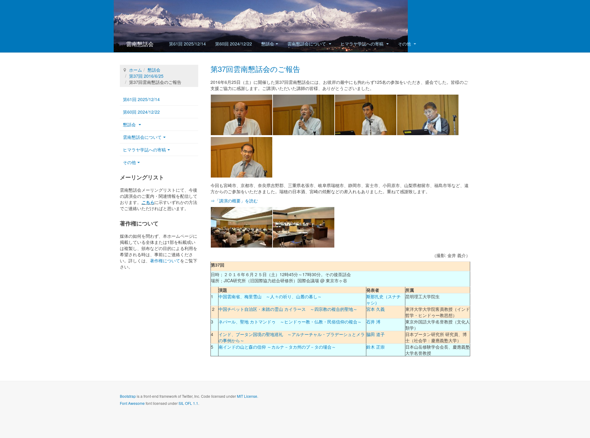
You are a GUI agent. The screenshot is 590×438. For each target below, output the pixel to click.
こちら (147, 202)
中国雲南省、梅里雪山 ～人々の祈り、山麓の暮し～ (270, 296)
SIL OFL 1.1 (188, 403)
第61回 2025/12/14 (187, 44)
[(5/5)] (241, 157)
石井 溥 (373, 322)
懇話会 (267, 44)
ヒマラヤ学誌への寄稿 (362, 44)
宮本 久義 (375, 309)
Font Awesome (132, 403)
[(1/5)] (241, 115)
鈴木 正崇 (375, 347)
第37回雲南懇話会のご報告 (255, 68)
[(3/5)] (365, 115)
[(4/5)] (427, 115)
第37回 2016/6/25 (146, 76)
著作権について (165, 260)
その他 (405, 44)
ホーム (135, 70)
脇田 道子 (375, 334)
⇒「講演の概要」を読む (234, 200)
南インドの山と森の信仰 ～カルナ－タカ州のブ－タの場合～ (277, 347)
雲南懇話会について (307, 44)
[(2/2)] (303, 227)
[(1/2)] (241, 227)
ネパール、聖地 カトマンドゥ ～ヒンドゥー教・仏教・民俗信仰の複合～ (290, 322)
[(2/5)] (303, 115)
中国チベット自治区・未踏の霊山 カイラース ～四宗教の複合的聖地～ (287, 309)
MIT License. (247, 396)
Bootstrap (128, 396)
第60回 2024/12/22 (233, 44)
